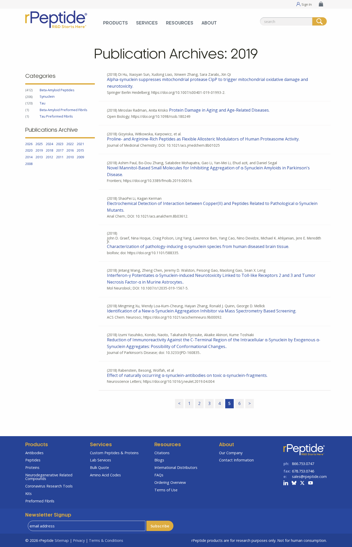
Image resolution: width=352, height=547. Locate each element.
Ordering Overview (170, 482)
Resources (179, 23)
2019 (39, 150)
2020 (28, 150)
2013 (39, 157)
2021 (80, 144)
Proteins (32, 467)
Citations (162, 452)
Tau (42, 103)
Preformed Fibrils (39, 501)
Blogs (159, 460)
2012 (49, 157)
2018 (49, 150)
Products (115, 23)
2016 (70, 150)
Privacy (79, 540)
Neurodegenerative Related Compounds (48, 477)
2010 (70, 157)
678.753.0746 (303, 471)
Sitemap (62, 540)
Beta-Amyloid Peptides (57, 90)
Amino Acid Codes (105, 475)
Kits (28, 493)
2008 (28, 163)
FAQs (158, 475)
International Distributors (175, 467)
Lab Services (100, 460)
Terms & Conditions (106, 540)
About (209, 23)
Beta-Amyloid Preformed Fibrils (63, 109)
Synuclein (47, 96)
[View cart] (321, 4)
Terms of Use (166, 489)
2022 (70, 144)
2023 (59, 144)
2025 (39, 144)
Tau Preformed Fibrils (56, 116)
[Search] (319, 21)
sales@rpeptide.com (309, 476)
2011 (59, 157)
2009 (80, 157)
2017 (59, 150)
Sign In (306, 4)
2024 (49, 144)
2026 (28, 144)
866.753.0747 (303, 463)
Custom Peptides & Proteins (114, 452)
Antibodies (34, 452)
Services (147, 23)
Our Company (230, 452)
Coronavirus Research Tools (49, 486)
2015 (80, 150)
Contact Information (236, 460)
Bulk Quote (99, 467)
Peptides (32, 460)
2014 (28, 157)
